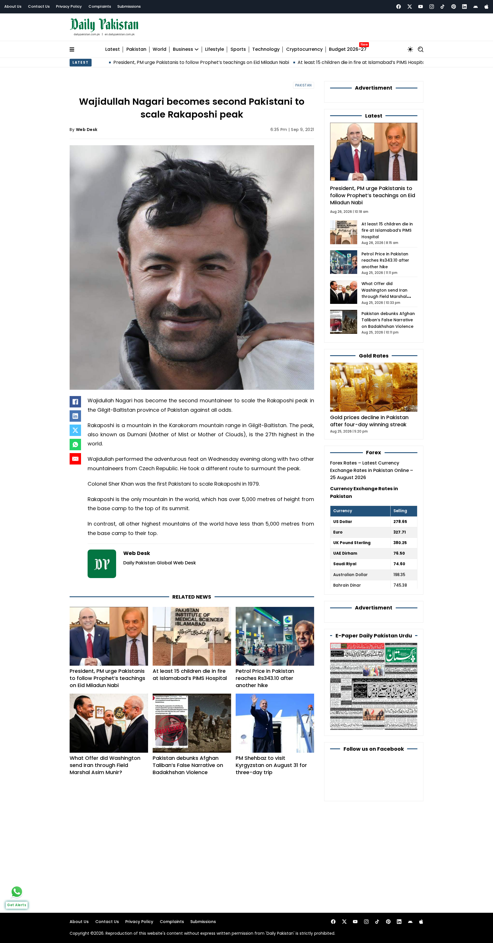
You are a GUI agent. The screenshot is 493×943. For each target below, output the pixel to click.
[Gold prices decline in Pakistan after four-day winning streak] (373, 386)
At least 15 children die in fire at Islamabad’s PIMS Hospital (316, 62)
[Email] (75, 459)
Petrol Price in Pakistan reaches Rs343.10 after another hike (265, 678)
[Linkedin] (464, 6)
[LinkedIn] (75, 416)
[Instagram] (431, 6)
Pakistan (136, 49)
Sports (238, 49)
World (159, 49)
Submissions (129, 6)
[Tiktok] (442, 6)
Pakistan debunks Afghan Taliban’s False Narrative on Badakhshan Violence (188, 765)
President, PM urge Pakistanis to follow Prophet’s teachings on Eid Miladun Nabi (156, 62)
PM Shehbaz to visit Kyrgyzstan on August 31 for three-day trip (271, 765)
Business (183, 49)
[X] (75, 430)
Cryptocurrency (304, 49)
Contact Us (39, 6)
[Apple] (486, 6)
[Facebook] (398, 6)
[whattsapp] (17, 892)
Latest (112, 49)
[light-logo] (105, 27)
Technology (266, 49)
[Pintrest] (453, 6)
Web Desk (87, 129)
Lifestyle (214, 49)
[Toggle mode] (410, 49)
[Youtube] (420, 6)
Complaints (99, 6)
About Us (12, 6)
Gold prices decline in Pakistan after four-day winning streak (369, 421)
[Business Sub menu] (196, 49)
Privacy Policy (69, 6)
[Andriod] (475, 6)
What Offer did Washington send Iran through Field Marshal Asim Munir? (105, 765)
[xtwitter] (409, 6)
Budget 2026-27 (348, 49)
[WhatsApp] (75, 444)
